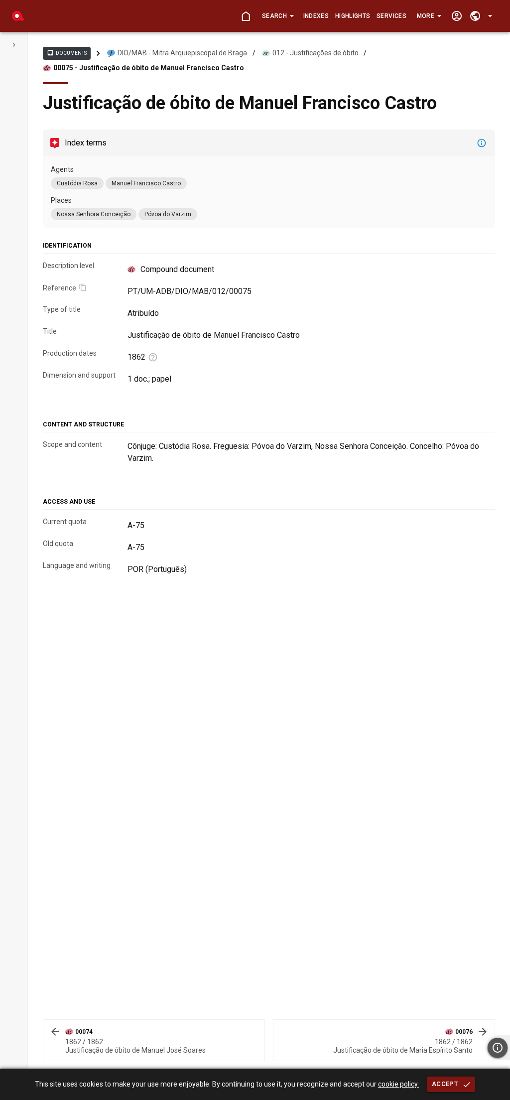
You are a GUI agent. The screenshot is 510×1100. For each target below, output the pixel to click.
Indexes (316, 15)
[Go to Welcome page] (246, 16)
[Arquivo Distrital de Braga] (18, 16)
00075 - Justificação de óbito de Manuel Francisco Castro (148, 68)
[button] (277, 15)
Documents (67, 52)
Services (391, 15)
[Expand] (14, 45)
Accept (445, 1084)
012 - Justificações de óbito (315, 53)
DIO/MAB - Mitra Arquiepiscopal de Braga (182, 53)
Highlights (352, 15)
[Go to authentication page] (456, 16)
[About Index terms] (481, 143)
